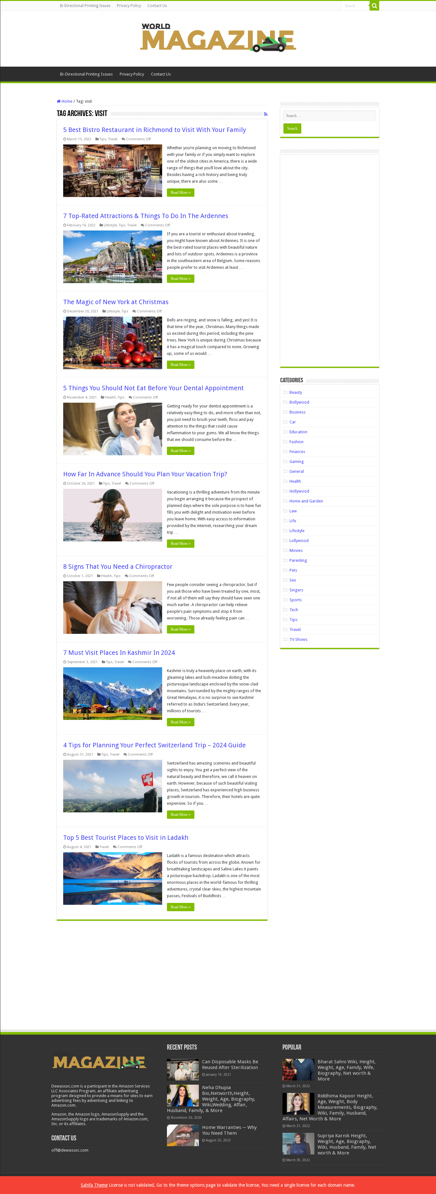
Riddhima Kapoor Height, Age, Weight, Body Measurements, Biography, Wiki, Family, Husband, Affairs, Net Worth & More (330, 1107)
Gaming (296, 461)
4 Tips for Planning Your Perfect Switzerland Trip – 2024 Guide (154, 745)
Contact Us (157, 6)
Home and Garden (306, 501)
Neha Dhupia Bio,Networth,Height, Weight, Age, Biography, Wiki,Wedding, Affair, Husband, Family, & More (211, 1099)
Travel (112, 139)
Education (298, 431)
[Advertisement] (329, 263)
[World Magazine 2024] (218, 37)
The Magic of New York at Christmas (116, 302)
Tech (293, 609)
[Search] (374, 6)
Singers (296, 590)
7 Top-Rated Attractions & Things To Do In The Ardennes (145, 216)
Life (292, 520)
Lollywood (299, 540)
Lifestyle (110, 225)
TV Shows (298, 639)
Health (110, 397)
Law (293, 511)
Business (297, 412)
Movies (296, 550)
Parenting (298, 560)
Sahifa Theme (94, 1185)
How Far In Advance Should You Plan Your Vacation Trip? (146, 474)
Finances (297, 451)
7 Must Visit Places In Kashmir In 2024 (119, 652)
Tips (103, 139)
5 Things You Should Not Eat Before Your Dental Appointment (153, 388)
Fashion (296, 441)
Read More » (181, 192)
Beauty (295, 392)
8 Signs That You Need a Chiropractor (117, 566)
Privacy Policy (129, 6)
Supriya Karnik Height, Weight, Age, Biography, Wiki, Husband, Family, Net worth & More (347, 1144)
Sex (292, 580)
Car (292, 422)
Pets (293, 570)
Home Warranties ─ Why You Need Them (229, 1130)
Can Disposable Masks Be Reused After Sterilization (230, 1064)
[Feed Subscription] (265, 114)
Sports (295, 599)
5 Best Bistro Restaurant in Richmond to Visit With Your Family (154, 130)
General (296, 471)
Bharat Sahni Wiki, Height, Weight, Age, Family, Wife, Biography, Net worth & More (347, 1070)
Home (66, 101)
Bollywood (299, 402)
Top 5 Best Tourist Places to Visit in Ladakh (125, 837)
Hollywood (299, 491)
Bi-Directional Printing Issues (85, 6)
